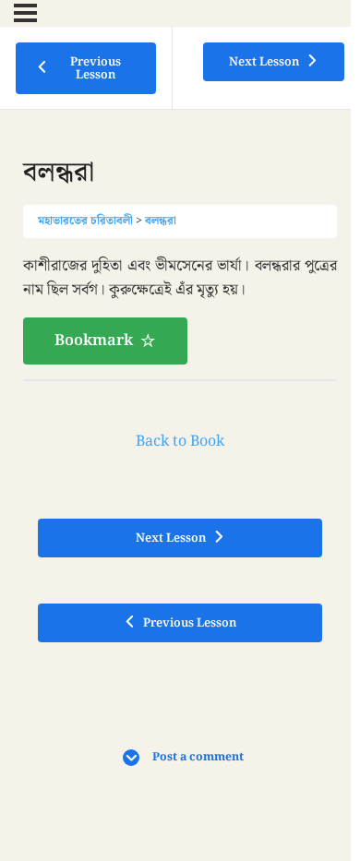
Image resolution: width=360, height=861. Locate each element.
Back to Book (180, 441)
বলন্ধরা (160, 220)
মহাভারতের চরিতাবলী (85, 220)
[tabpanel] (180, 309)
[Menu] (25, 13)
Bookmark (93, 341)
